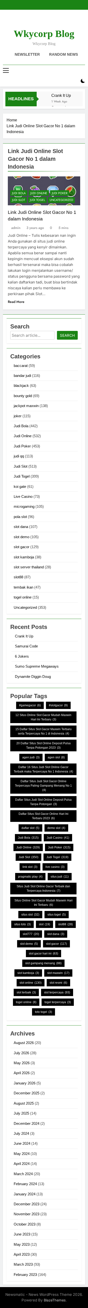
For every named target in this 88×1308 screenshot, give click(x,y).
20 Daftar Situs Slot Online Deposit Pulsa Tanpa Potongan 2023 (43, 745)
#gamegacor (30, 705)
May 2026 (22, 1063)
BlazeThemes (55, 1300)
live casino (55, 867)
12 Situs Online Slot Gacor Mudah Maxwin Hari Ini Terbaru (43, 717)
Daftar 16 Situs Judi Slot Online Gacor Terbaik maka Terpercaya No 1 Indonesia (43, 769)
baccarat (21, 365)
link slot (29, 867)
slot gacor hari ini (43, 953)
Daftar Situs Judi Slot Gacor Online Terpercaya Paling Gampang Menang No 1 (43, 786)
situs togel (56, 914)
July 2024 (21, 1133)
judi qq (19, 456)
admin (16, 227)
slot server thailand (29, 567)
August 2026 (24, 1043)
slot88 (18, 577)
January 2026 (24, 1083)
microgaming (24, 506)
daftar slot (30, 828)
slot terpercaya (57, 992)
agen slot (56, 757)
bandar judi (22, 375)
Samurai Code (26, 646)
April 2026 (22, 1073)
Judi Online (38, 193)
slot (44, 924)
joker (18, 416)
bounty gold (23, 396)
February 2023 (25, 1274)
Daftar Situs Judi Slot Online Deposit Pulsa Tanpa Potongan (43, 802)
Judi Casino (58, 837)
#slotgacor (58, 705)
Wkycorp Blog (44, 33)
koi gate (20, 486)
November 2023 (26, 1214)
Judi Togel (37, 200)
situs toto (22, 924)
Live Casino (23, 496)
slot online (31, 982)
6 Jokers (22, 656)
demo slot (56, 828)
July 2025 (21, 1113)
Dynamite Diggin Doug (33, 676)
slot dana (21, 527)
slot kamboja (24, 557)
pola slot (20, 517)
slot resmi (58, 982)
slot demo (21, 537)
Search (67, 335)
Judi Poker (59, 193)
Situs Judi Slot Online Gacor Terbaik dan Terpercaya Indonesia (43, 888)
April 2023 (22, 1254)
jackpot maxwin (26, 406)
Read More (16, 301)
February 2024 (25, 1184)
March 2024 (23, 1174)
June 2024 (22, 1143)
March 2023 (23, 1264)
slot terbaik (26, 992)
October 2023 (24, 1224)
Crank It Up (61, 95)
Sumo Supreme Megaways (37, 666)
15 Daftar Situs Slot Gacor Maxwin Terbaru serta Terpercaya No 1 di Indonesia (43, 731)
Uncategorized (61, 200)
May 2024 (22, 1154)
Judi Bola (19, 193)
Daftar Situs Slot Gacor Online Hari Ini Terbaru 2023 (43, 816)
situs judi (60, 876)
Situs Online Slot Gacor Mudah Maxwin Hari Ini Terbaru (43, 903)
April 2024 (22, 1164)
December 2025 (26, 1093)
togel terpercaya (57, 1002)
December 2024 (26, 1123)
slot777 (31, 934)
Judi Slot (18, 200)
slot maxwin (58, 973)
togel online (23, 597)
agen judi (31, 757)
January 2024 (24, 1194)
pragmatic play (30, 876)
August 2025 (24, 1103)
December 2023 (26, 1204)
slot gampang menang (43, 963)
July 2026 (21, 1053)
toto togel (43, 1012)
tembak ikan (23, 587)
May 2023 (22, 1244)
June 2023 (22, 1234)
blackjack (21, 385)
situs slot (30, 914)
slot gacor (21, 547)
